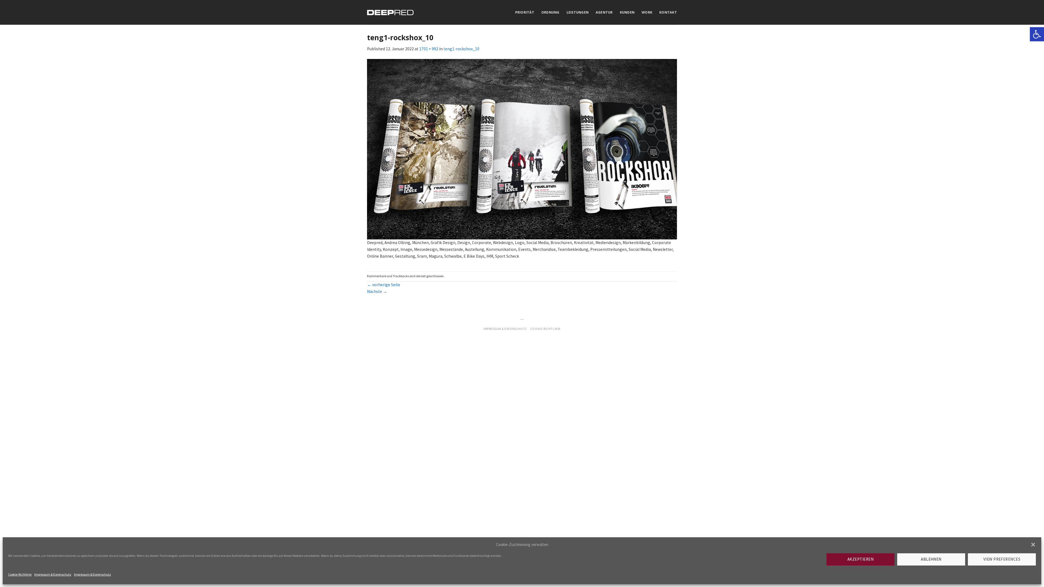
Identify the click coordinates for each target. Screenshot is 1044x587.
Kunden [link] (627, 12)
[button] (1033, 544)
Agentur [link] (604, 12)
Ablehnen (931, 559)
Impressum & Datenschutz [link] (52, 574)
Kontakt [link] (668, 12)
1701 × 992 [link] (428, 48)
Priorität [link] (524, 12)
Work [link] (647, 12)
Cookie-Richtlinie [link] (20, 574)
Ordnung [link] (550, 12)
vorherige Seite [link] (383, 284)
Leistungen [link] (578, 12)
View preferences (1001, 559)
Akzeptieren (860, 559)
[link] (1037, 34)
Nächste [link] (377, 291)
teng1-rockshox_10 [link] (461, 48)
